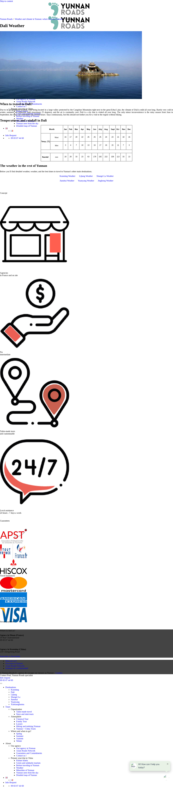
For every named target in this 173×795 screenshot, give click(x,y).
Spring (19, 733)
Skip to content (6, 1)
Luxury (19, 724)
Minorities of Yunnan (25, 770)
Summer (19, 736)
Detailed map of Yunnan (26, 126)
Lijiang (14, 694)
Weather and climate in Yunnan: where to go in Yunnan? (39, 19)
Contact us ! (21, 106)
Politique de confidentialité (16, 668)
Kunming (15, 690)
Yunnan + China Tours (26, 729)
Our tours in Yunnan (14, 663)
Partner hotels (22, 760)
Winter (19, 741)
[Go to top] (1, 683)
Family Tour (21, 721)
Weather (19, 768)
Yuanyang (15, 702)
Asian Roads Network (25, 101)
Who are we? (11, 661)
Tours (7, 707)
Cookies (58, 673)
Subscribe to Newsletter (10, 656)
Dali (12, 692)
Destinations (10, 687)
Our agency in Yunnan (25, 748)
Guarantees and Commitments (29, 753)
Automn (19, 738)
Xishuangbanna (17, 704)
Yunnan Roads (6, 19)
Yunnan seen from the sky (27, 123)
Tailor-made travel (24, 712)
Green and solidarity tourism (28, 763)
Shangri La (15, 697)
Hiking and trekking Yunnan (28, 726)
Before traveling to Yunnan (27, 116)
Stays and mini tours (25, 714)
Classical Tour (22, 719)
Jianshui (14, 699)
